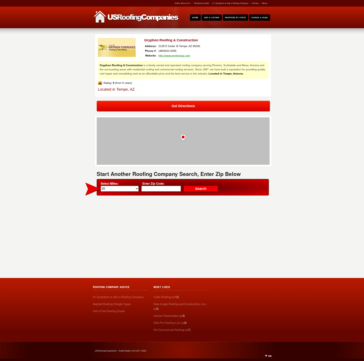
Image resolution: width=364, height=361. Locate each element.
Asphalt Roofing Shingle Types (112, 304)
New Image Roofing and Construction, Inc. (180, 304)
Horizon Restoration (166, 316)
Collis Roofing (162, 297)
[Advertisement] (183, 225)
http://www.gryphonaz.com (174, 55)
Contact (255, 3)
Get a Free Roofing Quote (109, 311)
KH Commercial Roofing (169, 330)
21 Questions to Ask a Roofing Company (230, 3)
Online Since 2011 (183, 3)
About (264, 3)
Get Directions (183, 106)
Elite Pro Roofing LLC (167, 323)
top (269, 355)
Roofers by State (201, 3)
